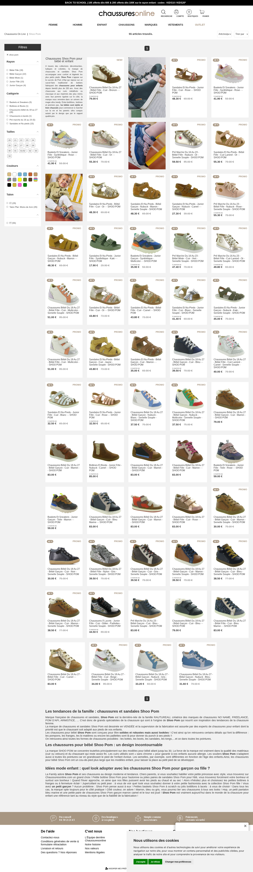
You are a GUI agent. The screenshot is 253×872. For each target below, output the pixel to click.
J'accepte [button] (140, 861)
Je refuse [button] (155, 861)
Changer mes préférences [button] (178, 861)
